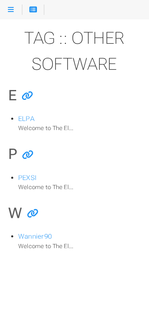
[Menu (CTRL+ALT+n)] (11, 10)
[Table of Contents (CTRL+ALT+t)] (33, 10)
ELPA (26, 119)
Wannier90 (35, 236)
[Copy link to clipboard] (27, 96)
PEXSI (27, 178)
